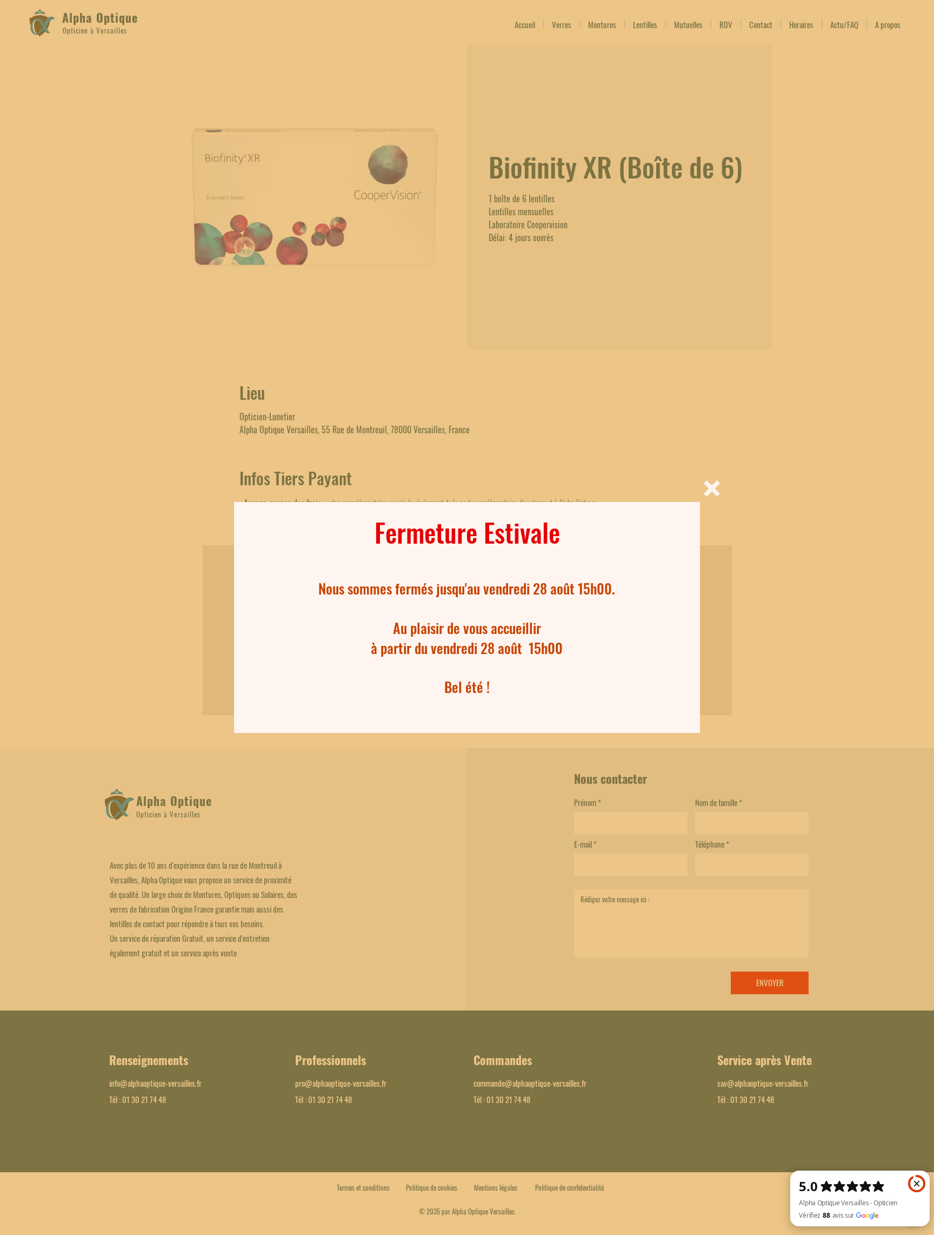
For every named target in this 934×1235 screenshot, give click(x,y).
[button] (712, 488)
